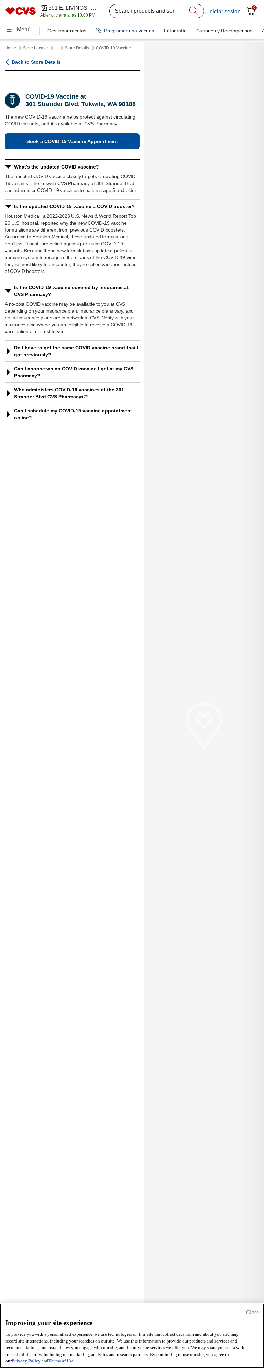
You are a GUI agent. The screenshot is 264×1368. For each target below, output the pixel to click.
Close (252, 1312)
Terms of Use (61, 1361)
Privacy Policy (26, 1361)
